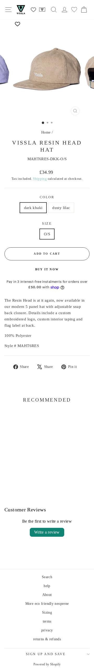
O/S (47, 234)
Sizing (47, 612)
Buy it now (47, 269)
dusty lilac (61, 208)
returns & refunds (47, 639)
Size (47, 223)
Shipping (40, 179)
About (47, 595)
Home (46, 132)
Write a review (47, 532)
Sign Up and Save (46, 654)
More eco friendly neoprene (47, 604)
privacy (47, 630)
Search (47, 577)
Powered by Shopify (47, 664)
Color (47, 197)
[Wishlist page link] (33, 9)
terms (47, 621)
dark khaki (33, 208)
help (47, 586)
